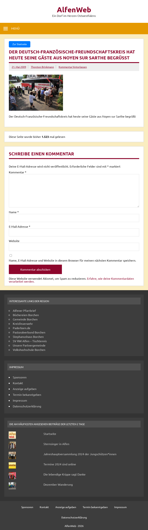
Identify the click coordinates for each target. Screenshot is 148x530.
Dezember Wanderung (58, 484)
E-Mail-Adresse (19, 226)
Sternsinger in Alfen (56, 444)
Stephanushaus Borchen (28, 336)
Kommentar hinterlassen (73, 66)
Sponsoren (20, 377)
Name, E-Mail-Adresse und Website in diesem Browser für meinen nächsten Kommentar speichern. (72, 260)
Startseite (49, 433)
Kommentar (17, 172)
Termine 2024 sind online (59, 464)
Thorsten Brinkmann (42, 66)
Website (14, 240)
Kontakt (18, 383)
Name (14, 211)
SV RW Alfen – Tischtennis (30, 341)
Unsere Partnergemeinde (29, 345)
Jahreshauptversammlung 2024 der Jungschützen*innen (79, 454)
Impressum (20, 400)
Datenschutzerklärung (27, 406)
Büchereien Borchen (26, 315)
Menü (15, 28)
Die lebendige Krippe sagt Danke (64, 474)
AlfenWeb (74, 9)
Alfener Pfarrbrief (24, 310)
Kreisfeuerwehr (23, 323)
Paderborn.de (21, 328)
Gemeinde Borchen (25, 319)
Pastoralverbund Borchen (29, 332)
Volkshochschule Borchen (29, 349)
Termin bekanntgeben (27, 394)
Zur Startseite (19, 44)
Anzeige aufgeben (24, 389)
